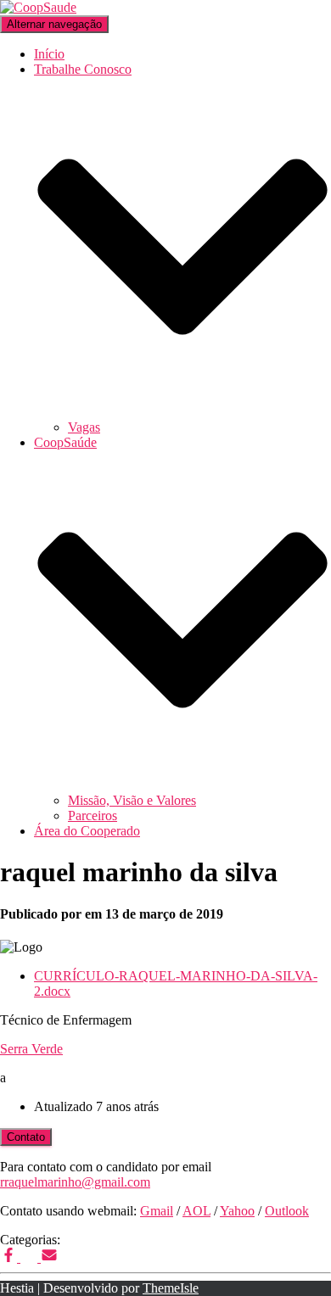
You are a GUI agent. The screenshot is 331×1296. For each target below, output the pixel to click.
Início (49, 54)
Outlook (287, 1211)
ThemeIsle (171, 1288)
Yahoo (237, 1211)
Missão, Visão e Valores (132, 800)
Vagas (84, 427)
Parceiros (92, 815)
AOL (196, 1211)
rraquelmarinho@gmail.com (75, 1182)
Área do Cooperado (87, 831)
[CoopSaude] (38, 7)
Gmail (156, 1211)
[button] (182, 412)
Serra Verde (31, 1049)
